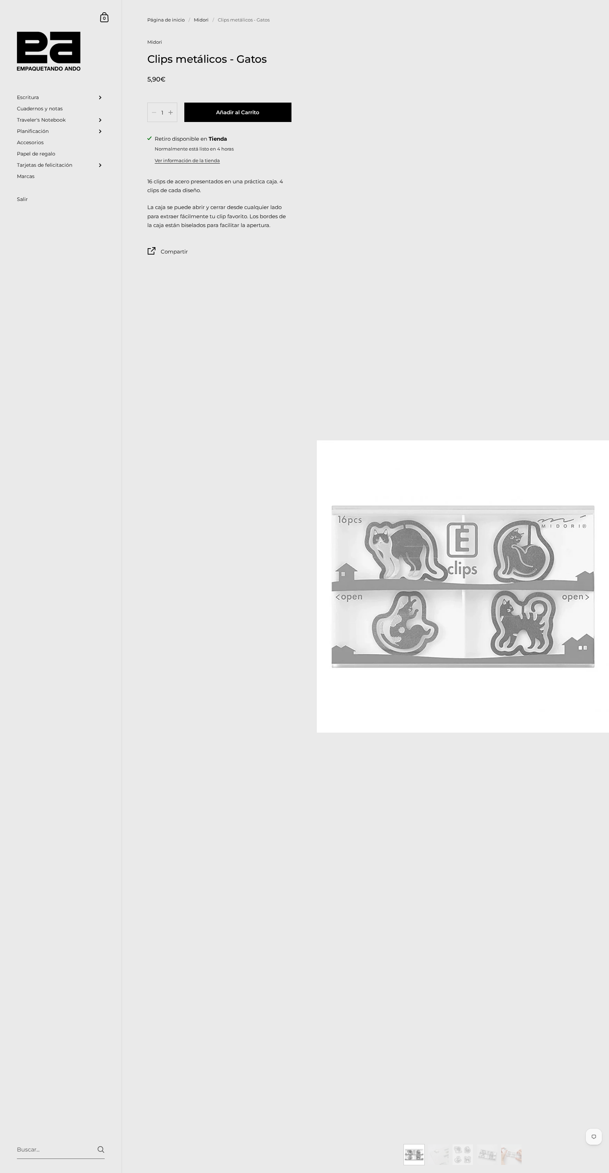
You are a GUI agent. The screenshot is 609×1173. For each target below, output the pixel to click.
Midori (201, 20)
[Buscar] (101, 1149)
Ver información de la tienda (187, 160)
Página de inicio (166, 20)
